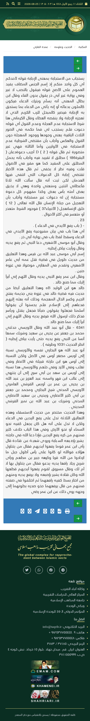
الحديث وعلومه (63, 46)
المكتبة (82, 46)
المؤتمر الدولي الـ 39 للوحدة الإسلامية (59, 611)
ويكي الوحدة (75, 606)
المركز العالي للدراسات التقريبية (64, 594)
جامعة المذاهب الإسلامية (67, 600)
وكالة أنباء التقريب (73, 589)
